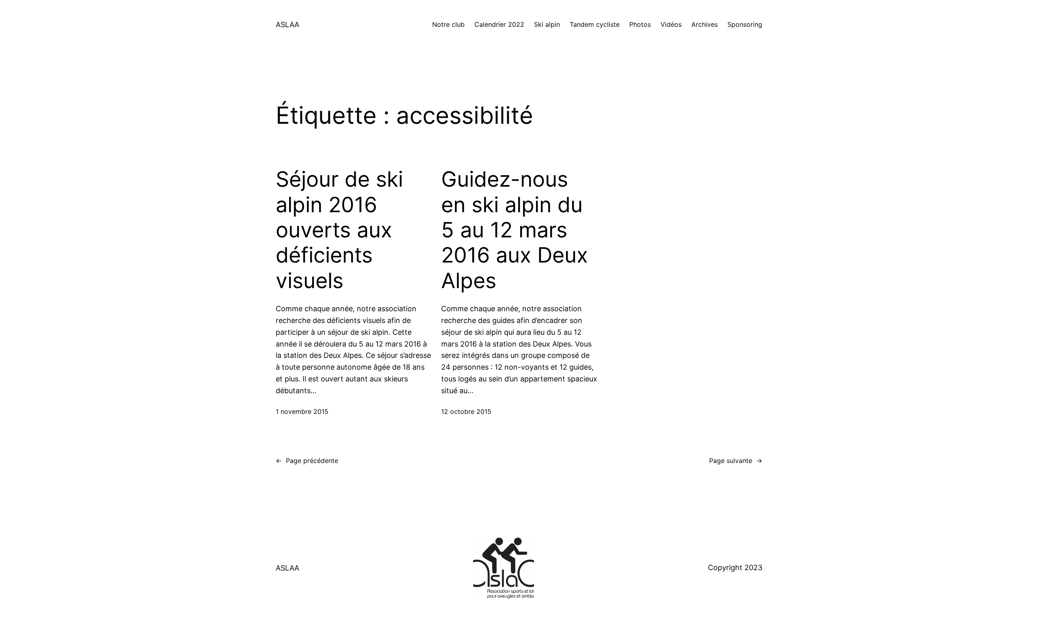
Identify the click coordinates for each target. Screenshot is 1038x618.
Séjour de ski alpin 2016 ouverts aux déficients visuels (339, 230)
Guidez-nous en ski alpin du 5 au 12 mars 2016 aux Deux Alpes (514, 230)
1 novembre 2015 (302, 411)
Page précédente (307, 461)
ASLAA (287, 24)
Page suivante (735, 461)
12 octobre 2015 (466, 411)
